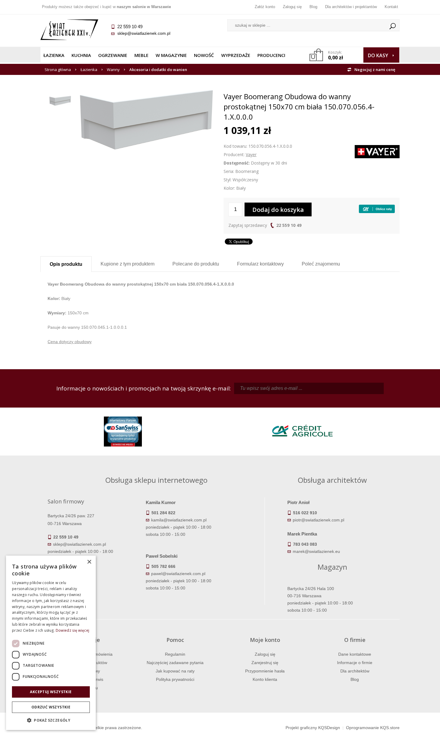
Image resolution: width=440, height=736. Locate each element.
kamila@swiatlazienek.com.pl (179, 520)
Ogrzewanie (112, 55)
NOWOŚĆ (204, 55)
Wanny (113, 69)
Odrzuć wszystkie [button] (50, 707)
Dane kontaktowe (354, 654)
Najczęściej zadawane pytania (175, 662)
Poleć (321, 263)
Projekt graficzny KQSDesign (313, 727)
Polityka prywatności (175, 679)
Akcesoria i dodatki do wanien (158, 69)
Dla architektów (354, 671)
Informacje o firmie (354, 662)
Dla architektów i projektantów (351, 6)
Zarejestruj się (264, 662)
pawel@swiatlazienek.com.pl (178, 573)
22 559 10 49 (288, 225)
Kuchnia (81, 55)
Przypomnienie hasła (265, 671)
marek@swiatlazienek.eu (316, 551)
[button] (51, 720)
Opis (66, 264)
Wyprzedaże (235, 55)
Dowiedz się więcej (72, 630)
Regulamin (175, 654)
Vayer (251, 154)
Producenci (271, 55)
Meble (141, 55)
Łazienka (53, 55)
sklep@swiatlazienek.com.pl (143, 33)
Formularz (260, 263)
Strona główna (58, 69)
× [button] (89, 562)
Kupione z (127, 263)
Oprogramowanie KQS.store (373, 727)
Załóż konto (265, 6)
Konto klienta (265, 679)
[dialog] (51, 643)
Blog (313, 6)
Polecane (195, 263)
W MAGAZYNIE (171, 55)
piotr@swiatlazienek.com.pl (318, 520)
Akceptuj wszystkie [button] (51, 691)
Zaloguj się (292, 6)
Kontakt (391, 6)
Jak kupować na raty (175, 671)
